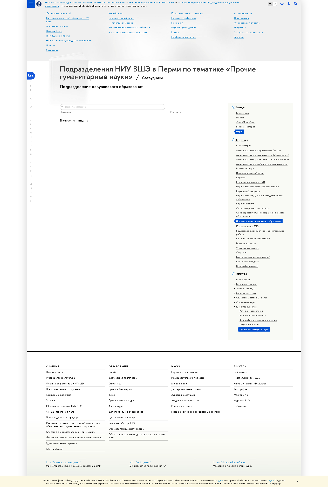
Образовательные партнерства (126, 428)
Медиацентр (241, 394)
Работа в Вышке (54, 448)
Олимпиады (115, 383)
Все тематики (243, 279)
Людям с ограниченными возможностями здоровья (74, 437)
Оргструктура (241, 17)
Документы (240, 27)
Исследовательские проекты (187, 377)
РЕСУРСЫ (240, 366)
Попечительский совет (121, 22)
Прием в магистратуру (121, 400)
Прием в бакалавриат (120, 389)
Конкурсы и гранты (182, 406)
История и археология (251, 310)
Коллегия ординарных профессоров (128, 32)
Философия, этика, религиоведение (258, 319)
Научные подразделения (185, 372)
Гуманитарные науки (246, 306)
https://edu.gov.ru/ (140, 462)
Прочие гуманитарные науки (254, 329)
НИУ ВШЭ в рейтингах (58, 35)
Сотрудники (152, 77)
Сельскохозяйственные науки (251, 297)
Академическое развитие (185, 400)
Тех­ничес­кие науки (245, 288)
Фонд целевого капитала (60, 411)
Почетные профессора (183, 17)
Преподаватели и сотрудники (187, 13)
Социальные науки (245, 302)
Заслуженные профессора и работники (129, 27)
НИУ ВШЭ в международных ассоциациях (68, 40)
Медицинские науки (246, 293)
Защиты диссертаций (183, 394)
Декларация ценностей (58, 13)
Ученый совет (116, 13)
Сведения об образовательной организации (70, 431)
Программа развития (57, 26)
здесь (220, 480)
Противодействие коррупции (62, 417)
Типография (240, 389)
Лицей (112, 372)
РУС (270, 4)
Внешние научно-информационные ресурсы (195, 411)
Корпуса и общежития (58, 394)
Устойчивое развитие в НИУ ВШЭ (65, 383)
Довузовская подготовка (123, 377)
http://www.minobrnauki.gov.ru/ (63, 462)
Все (31, 75)
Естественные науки (246, 283)
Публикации (240, 406)
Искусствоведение (249, 324)
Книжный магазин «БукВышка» (250, 383)
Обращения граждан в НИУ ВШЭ (64, 406)
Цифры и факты (54, 30)
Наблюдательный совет (121, 17)
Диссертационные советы (186, 389)
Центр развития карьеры (122, 417)
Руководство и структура (60, 377)
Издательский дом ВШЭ (247, 377)
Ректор (175, 32)
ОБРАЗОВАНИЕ (118, 366)
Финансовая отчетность (247, 22)
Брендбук (239, 36)
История (50, 45)
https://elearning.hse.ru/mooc (229, 462)
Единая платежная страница (61, 443)
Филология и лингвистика (253, 315)
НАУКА (176, 366)
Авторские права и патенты (248, 32)
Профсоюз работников (183, 36)
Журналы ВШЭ (242, 400)
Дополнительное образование (126, 411)
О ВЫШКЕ (52, 366)
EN (275, 4)
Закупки (50, 400)
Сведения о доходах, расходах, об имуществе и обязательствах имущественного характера (73, 424)
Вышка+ (113, 394)
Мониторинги (179, 383)
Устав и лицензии (243, 13)
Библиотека (240, 372)
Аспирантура (116, 406)
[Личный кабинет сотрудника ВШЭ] (288, 4)
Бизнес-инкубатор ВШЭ (122, 423)
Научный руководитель (183, 27)
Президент (177, 22)
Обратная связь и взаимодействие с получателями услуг (137, 436)
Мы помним (52, 50)
